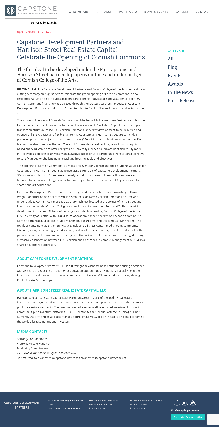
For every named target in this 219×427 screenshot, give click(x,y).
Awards (175, 84)
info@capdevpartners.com (176, 410)
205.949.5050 (98, 408)
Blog (172, 67)
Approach (104, 12)
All (170, 59)
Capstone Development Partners (31, 15)
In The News (180, 92)
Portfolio (128, 12)
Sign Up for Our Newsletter (188, 417)
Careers (182, 12)
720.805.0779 (138, 408)
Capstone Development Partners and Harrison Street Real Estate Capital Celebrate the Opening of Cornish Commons (81, 50)
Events (174, 75)
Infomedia (76, 408)
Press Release (46, 32)
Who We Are (79, 12)
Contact (203, 12)
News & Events (156, 12)
